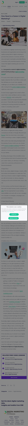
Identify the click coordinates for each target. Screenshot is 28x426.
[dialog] (14, 213)
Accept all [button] (14, 214)
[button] (14, 218)
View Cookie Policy (10, 211)
